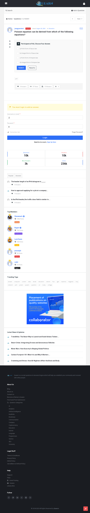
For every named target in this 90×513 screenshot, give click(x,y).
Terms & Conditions (13, 455)
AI (9, 406)
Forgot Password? (77, 132)
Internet (11, 430)
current (24, 281)
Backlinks (12, 414)
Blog (8, 389)
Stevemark (18, 216)
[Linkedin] (17, 497)
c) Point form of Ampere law (29, 58)
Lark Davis (18, 239)
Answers (18, 176)
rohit (16, 262)
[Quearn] (45, 3)
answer (10, 281)
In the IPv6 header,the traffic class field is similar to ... (30, 199)
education (41, 281)
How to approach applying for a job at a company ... (29, 190)
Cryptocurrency (13, 425)
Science (11, 439)
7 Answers (17, 194)
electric (48, 281)
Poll (81, 28)
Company (11, 422)
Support (9, 475)
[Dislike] (10, 47)
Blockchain (12, 417)
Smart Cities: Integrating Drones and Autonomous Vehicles (33, 343)
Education (51, 28)
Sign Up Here (51, 142)
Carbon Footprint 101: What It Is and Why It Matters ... (30, 355)
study (44, 285)
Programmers (13, 436)
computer (17, 281)
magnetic (70, 281)
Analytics (11, 409)
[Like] (10, 41)
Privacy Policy (11, 458)
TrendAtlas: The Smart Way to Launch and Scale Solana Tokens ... (35, 337)
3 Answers (17, 185)
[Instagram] (26, 497)
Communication (13, 420)
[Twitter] (13, 497)
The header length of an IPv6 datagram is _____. (28, 181)
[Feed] (30, 497)
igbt (58, 281)
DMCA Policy (11, 461)
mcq (77, 281)
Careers (12, 483)
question (33, 285)
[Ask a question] (85, 508)
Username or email (13, 114)
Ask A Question (78, 10)
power (21, 285)
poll (16, 78)
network (10, 285)
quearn (27, 285)
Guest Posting (13, 480)
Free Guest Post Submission (16, 400)
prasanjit (17, 251)
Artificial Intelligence (15, 411)
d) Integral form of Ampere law (30, 62)
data (29, 281)
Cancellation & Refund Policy (16, 464)
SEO (10, 441)
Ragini (16, 228)
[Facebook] (8, 497)
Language (12, 433)
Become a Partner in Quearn (15, 397)
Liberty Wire (11, 486)
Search (9, 10)
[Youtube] (21, 497)
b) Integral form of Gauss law (29, 53)
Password (10, 123)
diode (34, 281)
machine (63, 281)
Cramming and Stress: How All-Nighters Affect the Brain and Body (35, 361)
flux (53, 281)
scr (39, 285)
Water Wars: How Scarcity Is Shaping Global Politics (30, 349)
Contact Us (10, 394)
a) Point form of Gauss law (28, 49)
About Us (10, 391)
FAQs (8, 478)
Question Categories (16, 402)
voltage (50, 285)
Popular (10, 176)
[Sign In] (84, 3)
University (12, 444)
